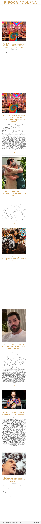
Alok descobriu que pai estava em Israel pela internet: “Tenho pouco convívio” (13, 346)
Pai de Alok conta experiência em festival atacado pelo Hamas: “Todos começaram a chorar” (14, 118)
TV (22, 5)
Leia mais (13, 152)
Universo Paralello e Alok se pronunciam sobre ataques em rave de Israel (14, 414)
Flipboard (17, 522)
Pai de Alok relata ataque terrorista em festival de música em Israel (14, 480)
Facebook (9, 522)
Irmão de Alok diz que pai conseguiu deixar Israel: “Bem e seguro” (14, 258)
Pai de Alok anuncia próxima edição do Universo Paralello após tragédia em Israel (14, 46)
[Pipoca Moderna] (2, 5)
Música (25, 5)
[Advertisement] (20, 14)
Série (16, 5)
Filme (13, 5)
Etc (28, 5)
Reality (19, 5)
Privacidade (3, 522)
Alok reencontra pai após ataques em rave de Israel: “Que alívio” (14, 193)
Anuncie (20, 522)
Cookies (7, 522)
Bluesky (14, 522)
